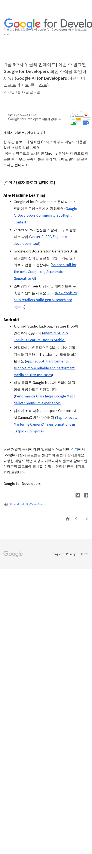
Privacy (71, 554)
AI (11, 504)
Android (19, 504)
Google (57, 554)
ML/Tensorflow (34, 504)
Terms (85, 554)
